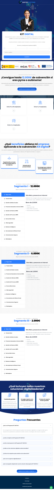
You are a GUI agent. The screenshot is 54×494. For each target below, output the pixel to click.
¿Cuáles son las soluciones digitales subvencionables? (16, 448)
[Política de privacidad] (27, 484)
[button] (27, 425)
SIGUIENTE (27, 56)
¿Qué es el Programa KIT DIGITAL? (11, 425)
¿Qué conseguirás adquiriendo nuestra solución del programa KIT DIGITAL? (20, 463)
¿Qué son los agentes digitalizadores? (12, 458)
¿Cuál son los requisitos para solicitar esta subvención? (16, 453)
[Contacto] (26, 478)
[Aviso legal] (27, 481)
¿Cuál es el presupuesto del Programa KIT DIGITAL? (15, 443)
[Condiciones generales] (27, 486)
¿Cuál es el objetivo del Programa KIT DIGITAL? (14, 437)
